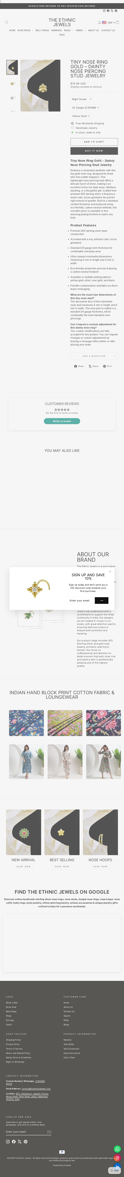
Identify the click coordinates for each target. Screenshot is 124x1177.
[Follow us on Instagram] (117, 1157)
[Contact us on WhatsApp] (117, 1149)
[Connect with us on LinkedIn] (117, 1166)
